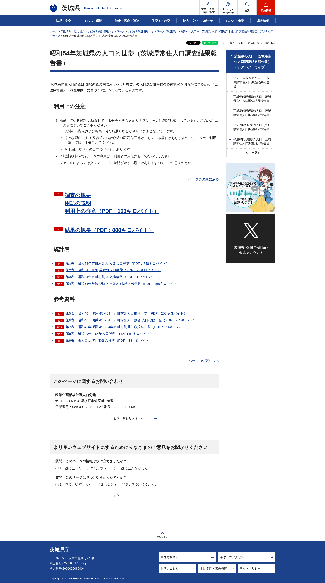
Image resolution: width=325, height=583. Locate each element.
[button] (228, 7)
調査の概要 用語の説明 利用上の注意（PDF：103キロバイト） (112, 203)
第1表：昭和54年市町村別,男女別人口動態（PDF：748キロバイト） (117, 263)
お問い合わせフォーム (129, 418)
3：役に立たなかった (132, 468)
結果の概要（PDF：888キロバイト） (109, 230)
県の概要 (79, 31)
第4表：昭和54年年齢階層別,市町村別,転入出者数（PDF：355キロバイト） (123, 284)
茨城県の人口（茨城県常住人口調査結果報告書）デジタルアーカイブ (252, 61)
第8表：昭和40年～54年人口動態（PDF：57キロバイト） (109, 334)
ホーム (54, 31)
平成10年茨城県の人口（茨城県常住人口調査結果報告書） (251, 82)
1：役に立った (71, 468)
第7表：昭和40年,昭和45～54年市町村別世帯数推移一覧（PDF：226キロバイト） (128, 327)
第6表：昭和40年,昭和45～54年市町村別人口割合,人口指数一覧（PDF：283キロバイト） (133, 320)
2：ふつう (98, 468)
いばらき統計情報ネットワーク (106, 31)
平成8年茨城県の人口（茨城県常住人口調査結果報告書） (252, 112)
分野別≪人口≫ (190, 31)
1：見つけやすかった (76, 484)
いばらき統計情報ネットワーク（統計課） (153, 31)
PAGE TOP (162, 536)
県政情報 (66, 31)
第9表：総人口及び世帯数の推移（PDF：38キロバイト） (109, 340)
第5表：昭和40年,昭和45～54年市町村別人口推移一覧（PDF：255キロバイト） (126, 313)
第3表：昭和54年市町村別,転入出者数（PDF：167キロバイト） (114, 277)
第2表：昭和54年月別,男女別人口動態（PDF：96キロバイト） (113, 270)
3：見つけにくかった (142, 484)
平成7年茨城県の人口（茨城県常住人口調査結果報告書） (252, 127)
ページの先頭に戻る (203, 179)
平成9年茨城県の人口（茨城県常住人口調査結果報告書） (252, 98)
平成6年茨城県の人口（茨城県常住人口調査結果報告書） (252, 141)
